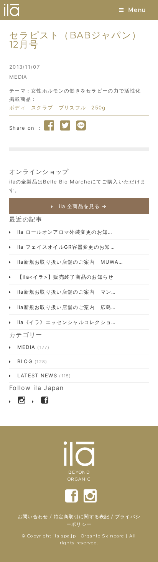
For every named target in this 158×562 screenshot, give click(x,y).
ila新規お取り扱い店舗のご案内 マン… (65, 292)
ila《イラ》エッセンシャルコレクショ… (65, 322)
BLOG (31, 361)
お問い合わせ (33, 516)
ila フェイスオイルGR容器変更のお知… (65, 247)
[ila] (11, 10)
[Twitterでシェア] (65, 125)
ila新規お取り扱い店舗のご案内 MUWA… (69, 262)
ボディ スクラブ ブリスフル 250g (57, 107)
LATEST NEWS (43, 375)
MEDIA (18, 77)
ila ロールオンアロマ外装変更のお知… (63, 232)
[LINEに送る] (81, 125)
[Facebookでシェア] (49, 125)
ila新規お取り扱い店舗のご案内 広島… (65, 307)
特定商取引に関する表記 (82, 516)
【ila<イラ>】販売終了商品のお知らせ (64, 277)
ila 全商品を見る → (82, 206)
